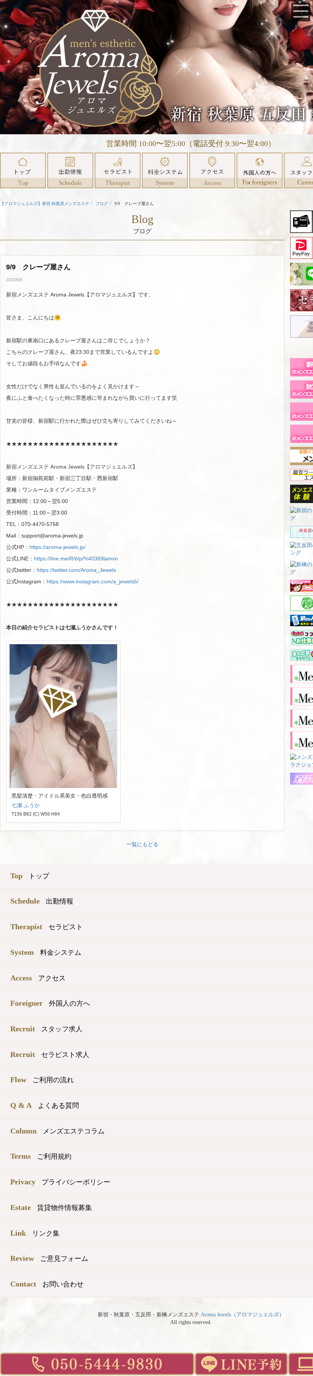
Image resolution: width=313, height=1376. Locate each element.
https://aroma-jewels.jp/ (57, 547)
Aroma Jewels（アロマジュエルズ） (242, 1314)
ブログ (101, 203)
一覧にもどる (142, 844)
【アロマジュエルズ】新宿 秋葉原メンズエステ (44, 203)
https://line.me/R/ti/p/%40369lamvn (76, 558)
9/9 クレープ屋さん (41, 267)
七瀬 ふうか (25, 805)
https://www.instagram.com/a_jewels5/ (93, 581)
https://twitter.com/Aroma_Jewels (76, 570)
